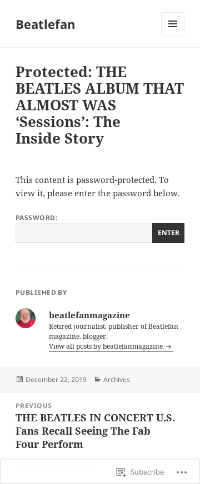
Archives (116, 379)
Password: (36, 217)
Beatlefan (45, 24)
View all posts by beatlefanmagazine (106, 346)
